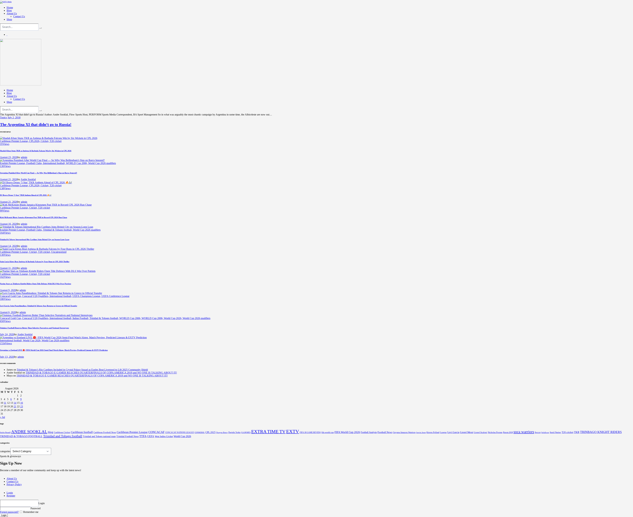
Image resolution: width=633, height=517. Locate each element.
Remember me (30, 512)
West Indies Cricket (164, 436)
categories (5, 451)
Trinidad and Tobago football (62, 436)
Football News (384, 432)
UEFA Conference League (115, 296)
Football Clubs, (34, 163)
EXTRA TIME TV (268, 431)
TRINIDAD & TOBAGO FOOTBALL (21, 436)
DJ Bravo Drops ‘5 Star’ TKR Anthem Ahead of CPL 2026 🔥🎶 (25, 195)
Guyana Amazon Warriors (404, 432)
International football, (54, 163)
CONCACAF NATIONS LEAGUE (179, 432)
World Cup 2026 (182, 436)
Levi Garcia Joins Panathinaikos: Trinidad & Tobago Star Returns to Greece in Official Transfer (38, 306)
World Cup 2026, (173, 318)
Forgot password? (9, 512)
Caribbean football (82, 432)
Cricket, (45, 141)
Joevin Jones (421, 432)
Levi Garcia (453, 432)
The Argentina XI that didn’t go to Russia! (35, 124)
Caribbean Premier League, (14, 141)
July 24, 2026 (7, 334)
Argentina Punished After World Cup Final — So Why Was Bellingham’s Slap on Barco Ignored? (38, 173)
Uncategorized (58, 252)
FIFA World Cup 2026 (347, 432)
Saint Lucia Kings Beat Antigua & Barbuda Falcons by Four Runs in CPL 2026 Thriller (34, 262)
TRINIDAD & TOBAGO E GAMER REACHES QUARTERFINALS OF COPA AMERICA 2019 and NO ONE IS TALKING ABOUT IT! (101, 372)
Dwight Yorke (234, 432)
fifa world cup (327, 432)
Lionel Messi (466, 432)
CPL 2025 (210, 432)
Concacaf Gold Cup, (11, 296)
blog (50, 432)
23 (21, 406)
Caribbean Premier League (132, 432)
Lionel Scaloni (480, 432)
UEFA (150, 436)
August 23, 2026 (8, 157)
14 (15, 402)
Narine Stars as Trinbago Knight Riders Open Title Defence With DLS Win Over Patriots (35, 284)
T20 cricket (55, 141)
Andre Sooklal (28, 179)
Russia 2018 (508, 432)
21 (15, 406)
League (443, 432)
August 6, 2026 (8, 312)
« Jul (2, 417)
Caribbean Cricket (62, 432)
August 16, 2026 (8, 223)
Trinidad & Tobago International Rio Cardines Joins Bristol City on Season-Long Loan (34, 239)
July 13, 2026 (7, 356)
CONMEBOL (200, 432)
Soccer (538, 432)
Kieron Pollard (432, 432)
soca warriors (523, 432)
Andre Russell (5, 432)
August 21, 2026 (8, 179)
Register (11, 495)
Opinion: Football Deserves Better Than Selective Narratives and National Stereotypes (34, 328)
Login (10, 492)
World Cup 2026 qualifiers (102, 163)
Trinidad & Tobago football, (58, 229)
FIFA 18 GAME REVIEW (310, 432)
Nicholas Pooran (495, 432)
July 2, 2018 (14, 117)
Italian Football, (81, 318)
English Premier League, (13, 163)
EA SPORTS (246, 432)
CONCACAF (156, 432)
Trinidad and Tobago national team (99, 436)
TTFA (143, 436)
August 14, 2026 (8, 246)
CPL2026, (35, 141)
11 (5, 402)
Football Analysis (369, 432)
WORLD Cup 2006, (77, 163)
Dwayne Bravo (222, 432)
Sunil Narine (555, 432)
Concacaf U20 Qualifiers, (36, 296)
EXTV (292, 431)
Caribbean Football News (104, 432)
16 (21, 402)
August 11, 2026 (8, 268)
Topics (3, 117)
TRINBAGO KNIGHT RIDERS (601, 432)
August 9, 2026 (8, 290)
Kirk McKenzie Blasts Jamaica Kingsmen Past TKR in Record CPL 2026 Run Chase (33, 217)
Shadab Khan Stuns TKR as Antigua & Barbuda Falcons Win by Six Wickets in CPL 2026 (35, 151)
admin (24, 157)
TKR (576, 432)
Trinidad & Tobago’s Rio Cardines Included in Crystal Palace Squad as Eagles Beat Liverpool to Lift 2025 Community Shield (82, 369)
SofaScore (545, 432)
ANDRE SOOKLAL (29, 431)
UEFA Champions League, (87, 296)
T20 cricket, (44, 252)
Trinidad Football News (127, 436)
